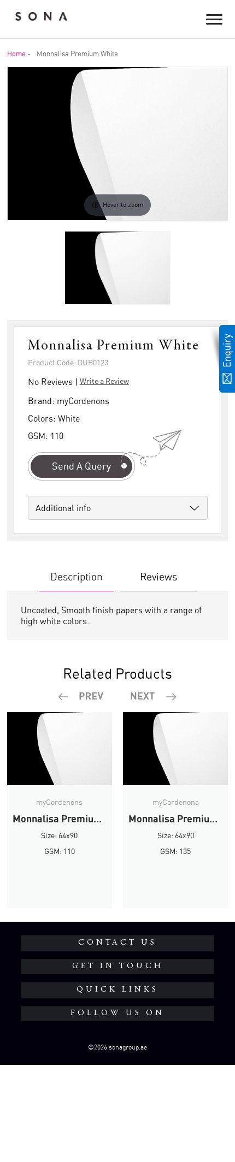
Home (16, 53)
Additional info (63, 507)
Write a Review (104, 381)
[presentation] (81, 696)
